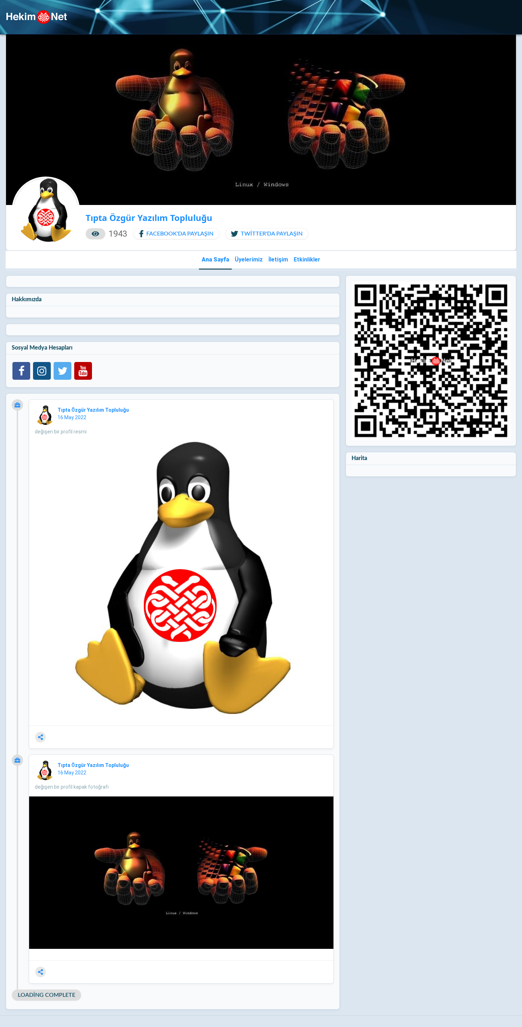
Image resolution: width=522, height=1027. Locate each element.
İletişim (278, 259)
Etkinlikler (307, 259)
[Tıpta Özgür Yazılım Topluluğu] (45, 415)
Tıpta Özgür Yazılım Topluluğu (94, 410)
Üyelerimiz (249, 259)
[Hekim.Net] (36, 17)
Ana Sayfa (215, 259)
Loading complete (46, 995)
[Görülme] (95, 233)
